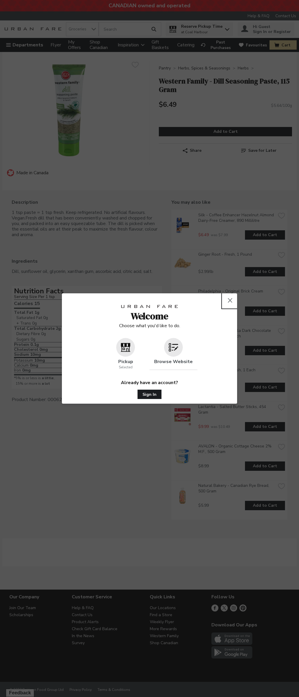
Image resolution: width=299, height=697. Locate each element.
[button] (126, 354)
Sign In (149, 394)
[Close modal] (230, 300)
